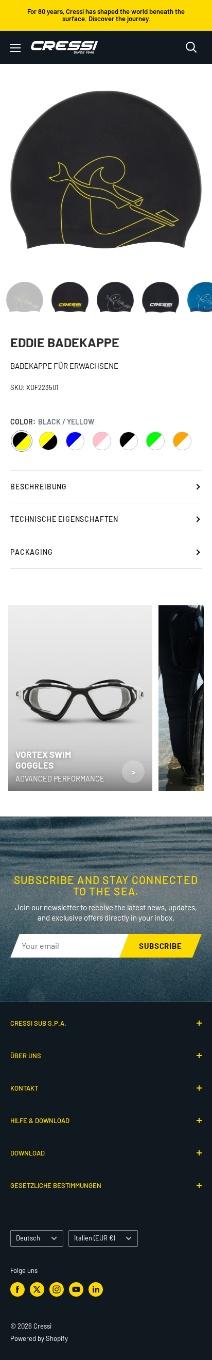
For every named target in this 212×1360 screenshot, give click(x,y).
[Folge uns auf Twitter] (37, 1289)
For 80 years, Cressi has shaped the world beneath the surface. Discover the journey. (106, 15)
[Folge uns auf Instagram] (56, 1289)
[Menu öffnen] (15, 48)
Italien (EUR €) (94, 1238)
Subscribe (160, 945)
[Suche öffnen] (191, 47)
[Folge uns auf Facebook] (17, 1289)
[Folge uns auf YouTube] (76, 1289)
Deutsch (28, 1238)
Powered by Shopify (39, 1338)
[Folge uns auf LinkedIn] (96, 1289)
